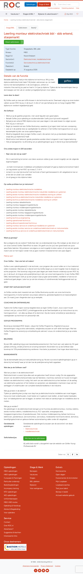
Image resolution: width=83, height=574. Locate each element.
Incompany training (11, 488)
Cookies (57, 566)
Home (6, 20)
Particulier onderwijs (11, 481)
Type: (11, 49)
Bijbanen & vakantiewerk (47, 14)
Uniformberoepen (11, 499)
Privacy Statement (47, 566)
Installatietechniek (44, 59)
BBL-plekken (35, 481)
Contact (7, 522)
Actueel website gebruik (65, 495)
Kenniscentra (61, 471)
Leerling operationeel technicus (18, 220)
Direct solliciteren (12, 42)
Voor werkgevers (36, 488)
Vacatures (14, 14)
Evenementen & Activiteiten (67, 478)
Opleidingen (30, 4)
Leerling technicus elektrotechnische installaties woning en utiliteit (31, 200)
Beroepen (33, 471)
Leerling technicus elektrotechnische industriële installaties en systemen (34, 197)
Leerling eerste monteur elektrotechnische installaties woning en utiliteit (34, 195)
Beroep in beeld (62, 492)
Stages (32, 478)
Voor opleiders (9, 513)
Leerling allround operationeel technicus (21, 223)
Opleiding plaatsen (68, 8)
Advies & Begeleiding (12, 509)
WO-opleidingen (10, 495)
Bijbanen (33, 485)
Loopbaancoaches (63, 485)
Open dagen (60, 475)
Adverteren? (8, 529)
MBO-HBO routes (10, 502)
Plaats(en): (10, 66)
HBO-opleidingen (10, 475)
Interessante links (10, 536)
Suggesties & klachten (12, 532)
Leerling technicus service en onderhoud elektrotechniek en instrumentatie (35, 231)
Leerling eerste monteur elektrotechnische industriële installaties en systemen (36, 192)
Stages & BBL (28, 14)
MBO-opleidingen (10, 471)
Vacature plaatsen (54, 8)
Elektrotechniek (30, 59)
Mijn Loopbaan (61, 481)
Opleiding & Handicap (12, 506)
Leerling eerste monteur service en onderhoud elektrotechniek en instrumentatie (37, 228)
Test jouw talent (62, 488)
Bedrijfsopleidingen (11, 485)
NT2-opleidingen (10, 492)
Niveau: (8, 52)
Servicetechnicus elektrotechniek (37, 63)
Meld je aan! (8, 256)
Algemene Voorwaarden (31, 566)
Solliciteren (22, 28)
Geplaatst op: (11, 70)
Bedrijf (33, 28)
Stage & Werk (44, 4)
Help (77, 8)
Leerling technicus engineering (18, 218)
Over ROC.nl (8, 526)
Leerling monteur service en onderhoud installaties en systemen (30, 226)
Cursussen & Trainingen (13, 478)
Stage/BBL (10, 28)
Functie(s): (10, 63)
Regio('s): (9, 56)
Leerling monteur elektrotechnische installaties (24, 189)
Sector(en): (10, 59)
